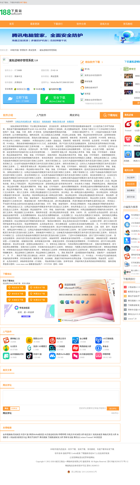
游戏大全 (104, 24)
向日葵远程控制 (86, 354)
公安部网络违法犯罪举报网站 (82, 457)
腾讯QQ (77, 437)
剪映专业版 (68, 437)
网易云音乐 (61, 339)
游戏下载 (81, 449)
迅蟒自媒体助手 (91, 88)
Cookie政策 (76, 453)
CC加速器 (60, 346)
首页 (11, 24)
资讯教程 (127, 24)
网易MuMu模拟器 (63, 354)
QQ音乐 (13, 346)
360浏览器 (97, 437)
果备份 (105, 346)
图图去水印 (38, 339)
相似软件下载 (92, 62)
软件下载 (72, 449)
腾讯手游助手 (33, 437)
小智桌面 (13, 437)
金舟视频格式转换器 (17, 354)
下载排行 (58, 24)
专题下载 (101, 449)
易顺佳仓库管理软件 (93, 100)
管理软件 (23, 50)
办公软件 (131, 178)
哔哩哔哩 (106, 354)
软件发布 (58, 453)
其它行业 (131, 197)
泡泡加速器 (46, 121)
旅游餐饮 (131, 190)
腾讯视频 (43, 437)
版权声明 (67, 453)
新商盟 (87, 94)
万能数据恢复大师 (55, 437)
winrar (83, 437)
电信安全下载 (17, 288)
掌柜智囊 (88, 81)
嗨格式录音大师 (59, 121)
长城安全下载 (17, 300)
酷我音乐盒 (22, 437)
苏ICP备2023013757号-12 (117, 462)
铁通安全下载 (39, 300)
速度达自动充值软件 (93, 75)
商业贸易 (32, 50)
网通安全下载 (39, 294)
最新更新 (35, 24)
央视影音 (70, 121)
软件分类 (81, 24)
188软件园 (14, 50)
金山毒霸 (83, 339)
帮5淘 (87, 69)
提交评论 (112, 409)
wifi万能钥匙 (108, 339)
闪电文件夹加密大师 (23, 121)
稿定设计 (36, 121)
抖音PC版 (37, 354)
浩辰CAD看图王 (40, 346)
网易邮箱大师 (85, 346)
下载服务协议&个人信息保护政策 (95, 453)
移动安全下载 (17, 294)
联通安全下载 (39, 288)
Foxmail (89, 437)
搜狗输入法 (15, 339)
